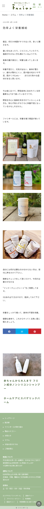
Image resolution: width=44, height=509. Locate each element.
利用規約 (28, 499)
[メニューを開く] (3, 5)
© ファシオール (22, 508)
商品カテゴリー (10, 431)
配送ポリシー (11, 502)
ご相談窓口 (9, 448)
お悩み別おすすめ (11, 444)
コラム (13, 14)
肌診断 (7, 422)
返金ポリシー (29, 496)
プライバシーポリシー (14, 499)
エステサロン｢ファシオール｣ (12, 496)
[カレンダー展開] (39, 504)
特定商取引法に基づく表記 (27, 502)
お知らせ (8, 435)
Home (5, 14)
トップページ (10, 418)
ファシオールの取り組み (14, 427)
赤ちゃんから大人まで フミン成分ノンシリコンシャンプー (22, 384)
